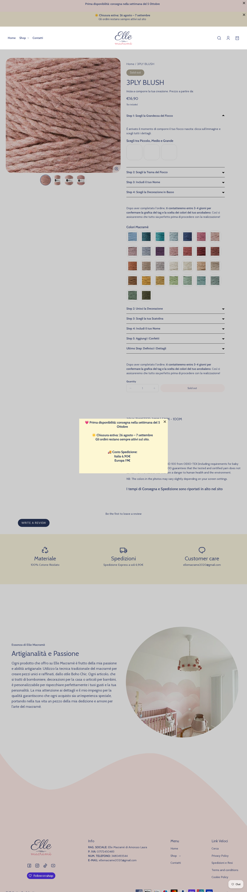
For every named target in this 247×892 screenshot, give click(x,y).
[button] (219, 38)
